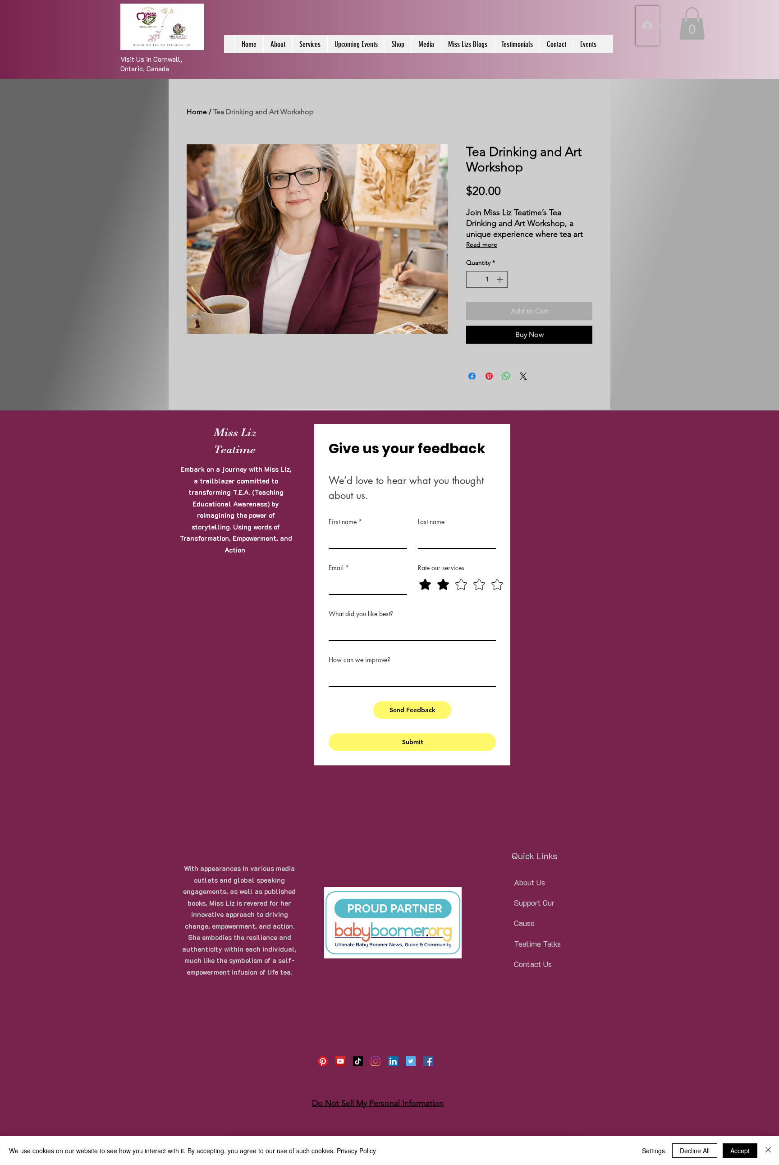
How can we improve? (359, 659)
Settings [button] (653, 1150)
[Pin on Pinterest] (489, 376)
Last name (431, 521)
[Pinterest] (323, 1061)
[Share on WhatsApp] (506, 376)
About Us (529, 882)
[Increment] (500, 279)
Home (197, 111)
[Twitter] (411, 1061)
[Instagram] (375, 1061)
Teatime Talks (537, 944)
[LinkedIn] (393, 1061)
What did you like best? (361, 613)
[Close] (768, 1150)
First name (345, 521)
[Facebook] (428, 1061)
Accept (740, 1150)
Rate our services (441, 567)
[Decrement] (473, 279)
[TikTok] (358, 1061)
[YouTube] (340, 1061)
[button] (692, 23)
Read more (481, 244)
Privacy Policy (356, 1150)
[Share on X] (523, 376)
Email (339, 567)
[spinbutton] (487, 279)
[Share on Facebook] (472, 376)
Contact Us (533, 964)
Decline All (695, 1150)
